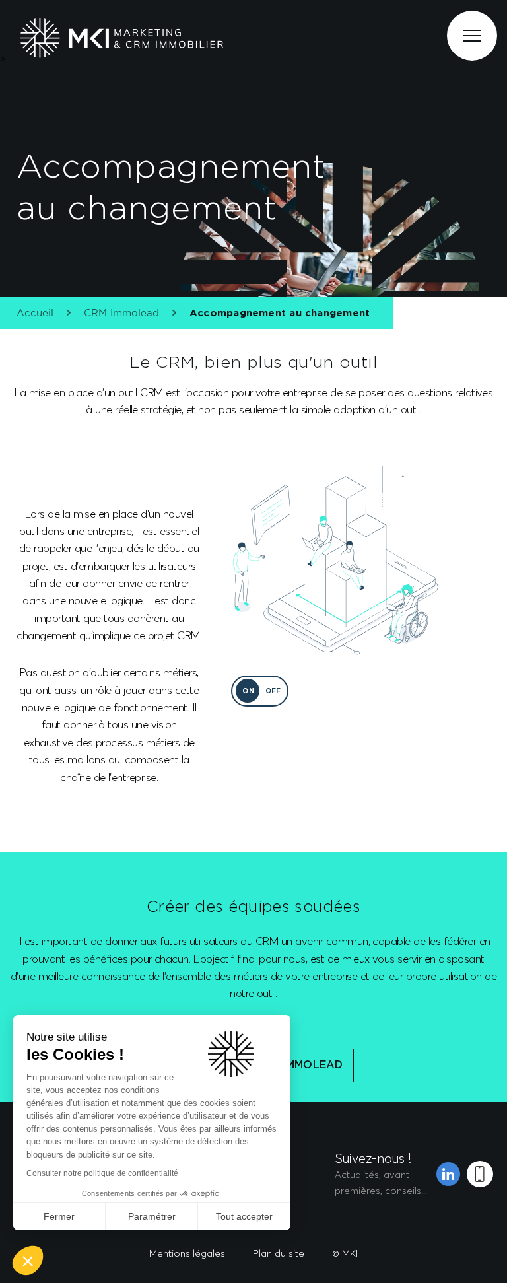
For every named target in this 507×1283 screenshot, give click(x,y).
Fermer (59, 1216)
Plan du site (278, 1253)
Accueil (35, 313)
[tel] (480, 1174)
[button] (28, 1260)
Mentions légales (187, 1253)
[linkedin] (448, 1174)
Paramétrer (152, 1216)
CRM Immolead (121, 313)
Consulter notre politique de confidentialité (102, 1173)
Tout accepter (244, 1216)
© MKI (345, 1253)
